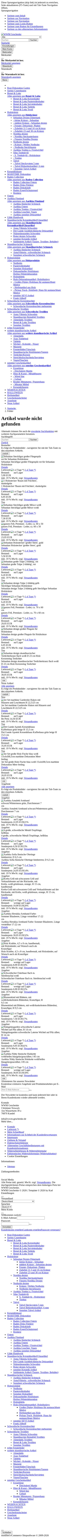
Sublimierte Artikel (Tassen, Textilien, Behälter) (35, 241)
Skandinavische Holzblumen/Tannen (30, 352)
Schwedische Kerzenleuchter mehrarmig (32, 306)
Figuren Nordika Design (30, 1280)
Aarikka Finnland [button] (15, 198)
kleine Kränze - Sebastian (31, 1262)
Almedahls (18, 336)
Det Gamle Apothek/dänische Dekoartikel (33, 231)
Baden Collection (15, 1318)
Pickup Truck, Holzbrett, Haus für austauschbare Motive (35, 1416)
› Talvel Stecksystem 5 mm (26, 163)
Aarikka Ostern (20, 206)
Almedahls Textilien (22, 319)
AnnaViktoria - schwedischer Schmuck (31, 252)
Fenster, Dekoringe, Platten (32, 1267)
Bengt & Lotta (14, 1240)
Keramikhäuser (14, 171)
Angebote (12, 400)
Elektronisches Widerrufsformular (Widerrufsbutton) (32, 1153)
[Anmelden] (30, 1090)
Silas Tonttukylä (21, 152)
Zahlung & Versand (16, 1140)
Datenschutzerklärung (17, 1143)
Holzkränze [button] (12, 112)
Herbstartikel (13, 395)
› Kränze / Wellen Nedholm (26, 144)
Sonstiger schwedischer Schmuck (29, 255)
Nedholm (17, 263)
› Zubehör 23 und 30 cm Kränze (28, 131)
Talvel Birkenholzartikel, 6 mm (34, 1307)
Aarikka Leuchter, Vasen (25, 212)
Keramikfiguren (20, 387)
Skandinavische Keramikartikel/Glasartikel (27, 1356)
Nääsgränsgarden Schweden (26, 233)
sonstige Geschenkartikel (19, 1480)
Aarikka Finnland (15, 1337)
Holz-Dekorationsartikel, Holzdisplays (31, 279)
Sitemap (11, 1166)
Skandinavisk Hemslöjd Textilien (29, 317)
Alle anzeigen (7, 686)
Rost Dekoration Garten (18, 88)
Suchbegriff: (7, 436)
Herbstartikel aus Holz (29, 1412)
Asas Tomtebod (20, 338)
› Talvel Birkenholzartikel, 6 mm (28, 166)
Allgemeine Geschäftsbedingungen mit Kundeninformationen (25, 1146)
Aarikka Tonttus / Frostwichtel (27, 209)
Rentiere (17, 193)
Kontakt (11, 1126)
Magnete (17, 346)
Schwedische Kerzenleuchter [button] (21, 301)
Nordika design (20, 134)
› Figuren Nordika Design (25, 139)
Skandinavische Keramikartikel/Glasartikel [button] (27, 220)
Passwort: (5, 1221)
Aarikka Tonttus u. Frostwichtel (28, 150)
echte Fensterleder (15, 328)
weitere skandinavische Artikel (21, 1450)
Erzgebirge (18, 368)
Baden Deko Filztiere (23, 185)
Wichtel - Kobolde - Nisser (26, 344)
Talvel (16, 160)
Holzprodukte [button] (13, 257)
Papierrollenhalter (21, 266)
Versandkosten (31, 478)
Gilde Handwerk (15, 217)
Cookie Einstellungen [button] (17, 1156)
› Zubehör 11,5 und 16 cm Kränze (29, 128)
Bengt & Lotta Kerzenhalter (26, 98)
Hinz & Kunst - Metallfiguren (27, 373)
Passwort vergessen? (50, 1230)
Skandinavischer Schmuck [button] (19, 244)
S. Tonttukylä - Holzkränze (32, 1297)
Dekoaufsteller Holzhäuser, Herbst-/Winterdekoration (26, 272)
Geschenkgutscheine (17, 398)
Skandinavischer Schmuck (19, 1375)
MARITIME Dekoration (19, 174)
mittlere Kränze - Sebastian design (35, 1264)
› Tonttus (17, 158)
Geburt (22, 1493)
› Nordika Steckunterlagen (25, 136)
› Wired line (18, 376)
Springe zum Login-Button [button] (20, 23)
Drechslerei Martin (28, 1485)
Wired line (24, 1491)
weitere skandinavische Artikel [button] (21, 330)
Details (4, 467)
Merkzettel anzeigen (10, 63)
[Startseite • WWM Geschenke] (11, 34)
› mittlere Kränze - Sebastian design (30, 123)
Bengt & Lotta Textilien (24, 322)
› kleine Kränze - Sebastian (26, 120)
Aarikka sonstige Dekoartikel (27, 214)
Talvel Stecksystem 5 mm (31, 1305)
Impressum (12, 1137)
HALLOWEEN (15, 392)
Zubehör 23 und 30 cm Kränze (34, 1272)
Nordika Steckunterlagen (31, 1278)
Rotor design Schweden (24, 236)
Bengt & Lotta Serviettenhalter (27, 104)
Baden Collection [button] (15, 177)
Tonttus (22, 1299)
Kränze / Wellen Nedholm (31, 1286)
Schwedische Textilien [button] (18, 309)
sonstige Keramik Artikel (25, 239)
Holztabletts (19, 276)
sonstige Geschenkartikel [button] (19, 363)
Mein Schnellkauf (15, 1132)
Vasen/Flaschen (20, 360)
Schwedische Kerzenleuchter (21, 1426)
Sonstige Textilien (21, 325)
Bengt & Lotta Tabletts (24, 107)
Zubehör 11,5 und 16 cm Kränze (34, 1270)
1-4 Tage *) (30, 470)
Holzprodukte (13, 1386)
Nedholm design (21, 142)
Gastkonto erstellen (32, 1230)
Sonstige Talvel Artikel (30, 1310)
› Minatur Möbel (21, 384)
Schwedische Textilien (18, 1431)
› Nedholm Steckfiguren (24, 147)
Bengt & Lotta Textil (23, 109)
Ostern (10, 195)
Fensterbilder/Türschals (24, 349)
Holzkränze (12, 1256)
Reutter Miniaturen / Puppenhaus (29, 381)
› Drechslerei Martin (22, 371)
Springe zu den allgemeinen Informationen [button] (27, 29)
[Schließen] (2, 58)
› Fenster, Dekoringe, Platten (26, 125)
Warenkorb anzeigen (11, 77)
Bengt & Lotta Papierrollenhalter (28, 101)
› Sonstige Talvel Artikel (24, 169)
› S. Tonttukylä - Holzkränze (26, 155)
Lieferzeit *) (13, 1129)
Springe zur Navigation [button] (18, 18)
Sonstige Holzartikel (23, 268)
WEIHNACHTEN (16, 390)
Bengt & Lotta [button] (14, 93)
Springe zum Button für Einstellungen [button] (25, 26)
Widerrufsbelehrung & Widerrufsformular (26, 1151)
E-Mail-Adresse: (9, 1218)
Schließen (6, 1532)
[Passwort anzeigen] (30, 1224)
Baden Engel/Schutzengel (25, 190)
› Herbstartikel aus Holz (24, 287)
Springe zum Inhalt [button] (16, 15)
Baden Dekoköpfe (22, 187)
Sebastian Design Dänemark (26, 117)
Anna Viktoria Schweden (25, 228)
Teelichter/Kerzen (21, 355)
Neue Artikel (13, 403)
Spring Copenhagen (16, 90)
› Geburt (17, 379)
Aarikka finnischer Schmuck (26, 204)
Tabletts (17, 341)
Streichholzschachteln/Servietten (28, 357)
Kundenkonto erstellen (12, 1230)
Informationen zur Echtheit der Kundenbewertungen (32, 1134)
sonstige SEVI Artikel (23, 295)
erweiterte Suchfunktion (42, 431)
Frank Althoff (19, 298)
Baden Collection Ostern (25, 182)
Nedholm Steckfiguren (30, 1289)
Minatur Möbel (26, 1499)
